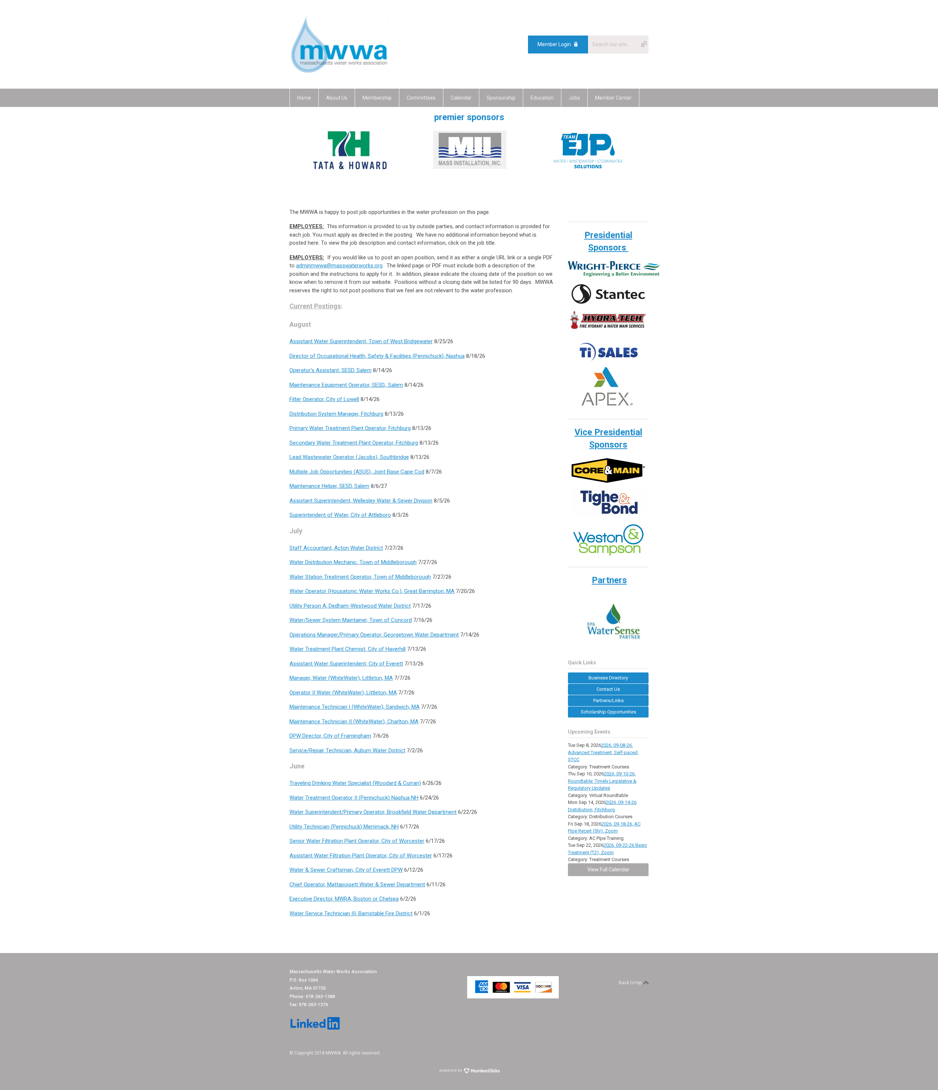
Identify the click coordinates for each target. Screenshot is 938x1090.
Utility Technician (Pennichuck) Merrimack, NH (344, 826)
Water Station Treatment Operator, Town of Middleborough (360, 577)
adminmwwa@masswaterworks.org (339, 265)
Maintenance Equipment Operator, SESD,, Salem (346, 385)
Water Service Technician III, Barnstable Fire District (351, 913)
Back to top (631, 982)
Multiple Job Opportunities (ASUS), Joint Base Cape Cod (356, 471)
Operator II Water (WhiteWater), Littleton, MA (343, 692)
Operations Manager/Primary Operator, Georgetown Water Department (374, 634)
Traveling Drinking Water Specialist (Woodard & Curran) (355, 783)
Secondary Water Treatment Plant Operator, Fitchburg (353, 443)
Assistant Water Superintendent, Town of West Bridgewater (361, 341)
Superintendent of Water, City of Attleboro (340, 515)
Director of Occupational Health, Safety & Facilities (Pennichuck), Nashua (377, 356)
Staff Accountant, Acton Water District (336, 548)
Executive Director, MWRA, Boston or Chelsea (344, 899)
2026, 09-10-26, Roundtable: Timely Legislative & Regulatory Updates (602, 781)
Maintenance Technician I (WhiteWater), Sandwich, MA (354, 707)
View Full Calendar (608, 869)
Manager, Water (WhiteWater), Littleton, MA (341, 678)
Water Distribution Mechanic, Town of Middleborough (353, 562)
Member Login (554, 44)
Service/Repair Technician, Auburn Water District (347, 750)
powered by (451, 1070)
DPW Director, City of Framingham (330, 736)
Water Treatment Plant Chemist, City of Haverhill (347, 649)
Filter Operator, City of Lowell (324, 399)
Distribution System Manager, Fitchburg (336, 414)
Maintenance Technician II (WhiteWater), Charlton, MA (353, 721)
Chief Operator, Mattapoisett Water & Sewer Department (357, 884)
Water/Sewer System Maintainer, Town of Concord (350, 620)
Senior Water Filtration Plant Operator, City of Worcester (356, 841)
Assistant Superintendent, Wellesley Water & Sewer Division (360, 500)
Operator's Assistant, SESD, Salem (330, 370)
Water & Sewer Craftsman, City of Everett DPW (346, 870)
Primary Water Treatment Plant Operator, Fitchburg (350, 428)
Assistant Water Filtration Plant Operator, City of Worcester (360, 855)
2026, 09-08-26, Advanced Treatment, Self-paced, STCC (603, 752)
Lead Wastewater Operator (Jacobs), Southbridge (349, 457)
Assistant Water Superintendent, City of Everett (346, 663)
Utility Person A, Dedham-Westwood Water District (350, 606)
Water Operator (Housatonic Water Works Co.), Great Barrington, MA (371, 591)
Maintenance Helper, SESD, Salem (329, 486)
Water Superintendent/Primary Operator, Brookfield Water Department (373, 812)
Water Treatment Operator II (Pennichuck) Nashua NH (353, 797)
